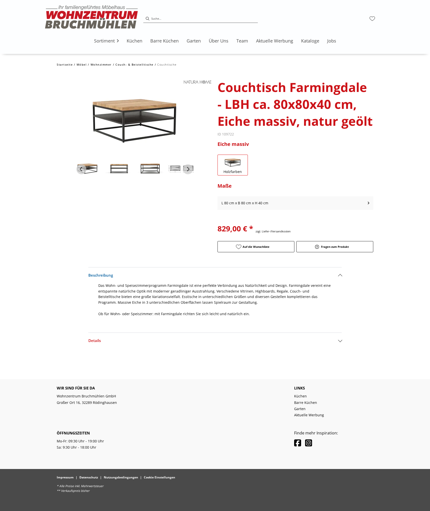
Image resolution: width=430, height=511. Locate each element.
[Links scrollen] (81, 169)
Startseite (65, 64)
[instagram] (308, 442)
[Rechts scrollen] (188, 169)
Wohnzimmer (101, 64)
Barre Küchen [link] (305, 402)
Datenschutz (88, 477)
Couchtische (167, 64)
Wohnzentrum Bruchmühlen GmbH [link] (86, 396)
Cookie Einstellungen (159, 477)
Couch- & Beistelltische (134, 64)
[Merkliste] (372, 19)
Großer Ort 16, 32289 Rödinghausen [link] (87, 402)
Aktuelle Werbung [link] (309, 415)
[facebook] (297, 442)
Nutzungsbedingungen (121, 477)
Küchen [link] (300, 396)
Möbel (82, 64)
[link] (104, 41)
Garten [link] (300, 408)
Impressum (65, 477)
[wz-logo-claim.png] (91, 18)
